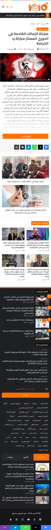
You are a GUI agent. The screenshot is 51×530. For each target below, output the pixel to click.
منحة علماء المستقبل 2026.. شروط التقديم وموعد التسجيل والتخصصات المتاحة (18, 465)
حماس (24, 433)
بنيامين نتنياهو (43, 429)
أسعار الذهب (44, 403)
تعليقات (10, 457)
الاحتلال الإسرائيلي (42, 408)
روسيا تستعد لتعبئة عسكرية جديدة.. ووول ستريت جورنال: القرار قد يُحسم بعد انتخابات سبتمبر (14, 273)
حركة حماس (33, 433)
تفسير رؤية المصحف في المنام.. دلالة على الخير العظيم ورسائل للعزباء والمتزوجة (18, 298)
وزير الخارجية (20, 445)
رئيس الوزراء (44, 437)
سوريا (27, 437)
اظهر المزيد (26, 136)
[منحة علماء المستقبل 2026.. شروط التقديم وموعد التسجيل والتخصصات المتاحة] (42, 467)
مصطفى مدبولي (43, 445)
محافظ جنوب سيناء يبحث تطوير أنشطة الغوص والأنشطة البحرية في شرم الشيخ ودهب (19, 488)
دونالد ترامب (14, 433)
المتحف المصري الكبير (14, 420)
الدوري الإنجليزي (24, 412)
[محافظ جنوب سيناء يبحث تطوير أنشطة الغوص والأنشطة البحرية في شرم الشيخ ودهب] (42, 488)
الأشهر (25, 457)
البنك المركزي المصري (26, 408)
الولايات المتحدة (22, 424)
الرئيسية (44, 24)
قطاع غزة (45, 441)
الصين (46, 420)
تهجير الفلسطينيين (18, 429)
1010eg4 (42, 49)
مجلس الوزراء (25, 441)
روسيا (34, 437)
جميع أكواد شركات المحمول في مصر (20, 319)
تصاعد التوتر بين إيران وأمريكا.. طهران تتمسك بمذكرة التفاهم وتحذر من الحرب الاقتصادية (38, 245)
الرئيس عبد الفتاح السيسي (26, 416)
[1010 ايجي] (38, 6)
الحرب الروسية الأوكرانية (40, 412)
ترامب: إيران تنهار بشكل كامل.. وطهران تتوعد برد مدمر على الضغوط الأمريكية (13, 245)
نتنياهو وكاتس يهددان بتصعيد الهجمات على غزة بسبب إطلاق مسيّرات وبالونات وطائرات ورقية (38, 273)
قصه (14, 437)
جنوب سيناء (44, 433)
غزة (21, 437)
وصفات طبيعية (43, 450)
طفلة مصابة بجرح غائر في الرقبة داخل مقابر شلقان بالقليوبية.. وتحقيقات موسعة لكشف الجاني (18, 310)
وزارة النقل (30, 445)
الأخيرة (41, 457)
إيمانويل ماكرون (15, 403)
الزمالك (11, 416)
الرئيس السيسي (43, 416)
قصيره (8, 437)
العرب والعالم (34, 24)
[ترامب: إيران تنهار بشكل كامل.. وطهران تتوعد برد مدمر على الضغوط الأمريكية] (13, 234)
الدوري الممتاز (10, 412)
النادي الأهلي (34, 424)
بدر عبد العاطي (9, 424)
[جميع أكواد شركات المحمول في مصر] (42, 323)
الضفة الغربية (37, 420)
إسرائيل (26, 403)
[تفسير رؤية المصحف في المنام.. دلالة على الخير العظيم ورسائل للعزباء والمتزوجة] (42, 300)
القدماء (27, 420)
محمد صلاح (14, 441)
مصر (6, 441)
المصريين (45, 424)
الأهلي (5, 403)
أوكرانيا (34, 403)
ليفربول (35, 441)
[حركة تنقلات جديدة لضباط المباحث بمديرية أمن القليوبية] (42, 334)
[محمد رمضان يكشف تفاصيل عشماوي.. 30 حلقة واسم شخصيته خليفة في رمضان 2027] (42, 500)
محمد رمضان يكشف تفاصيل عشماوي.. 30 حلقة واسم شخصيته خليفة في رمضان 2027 (18, 499)
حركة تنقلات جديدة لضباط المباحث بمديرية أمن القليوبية (18, 332)
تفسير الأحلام (32, 429)
